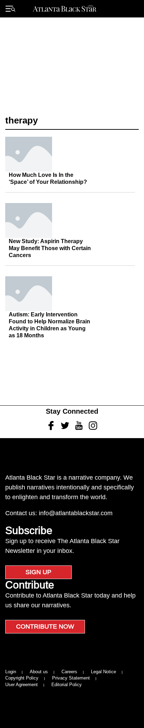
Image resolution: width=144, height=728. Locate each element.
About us (39, 671)
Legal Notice (103, 671)
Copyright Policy (21, 678)
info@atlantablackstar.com (76, 513)
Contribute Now (45, 626)
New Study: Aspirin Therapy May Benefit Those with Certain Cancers (50, 248)
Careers (69, 671)
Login (10, 671)
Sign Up (38, 572)
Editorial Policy (66, 684)
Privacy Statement (71, 678)
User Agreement (21, 684)
